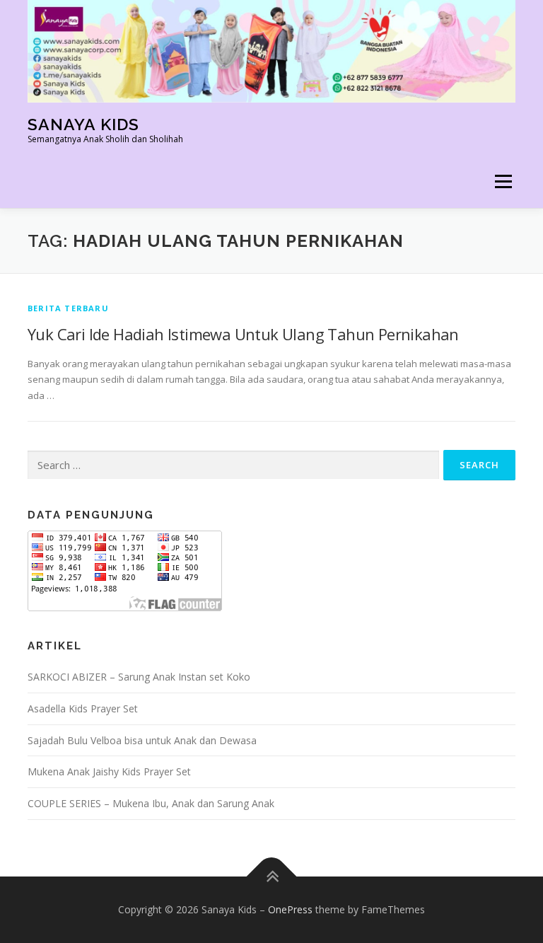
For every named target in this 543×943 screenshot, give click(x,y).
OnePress (290, 909)
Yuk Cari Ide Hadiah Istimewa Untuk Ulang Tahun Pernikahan (243, 334)
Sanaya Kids (83, 124)
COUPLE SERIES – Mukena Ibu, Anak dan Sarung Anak (151, 803)
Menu (503, 181)
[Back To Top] (272, 877)
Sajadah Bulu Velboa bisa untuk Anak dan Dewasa (142, 740)
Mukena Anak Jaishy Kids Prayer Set (109, 771)
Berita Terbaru (68, 308)
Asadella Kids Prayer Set (83, 708)
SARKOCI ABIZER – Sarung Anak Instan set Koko (139, 676)
